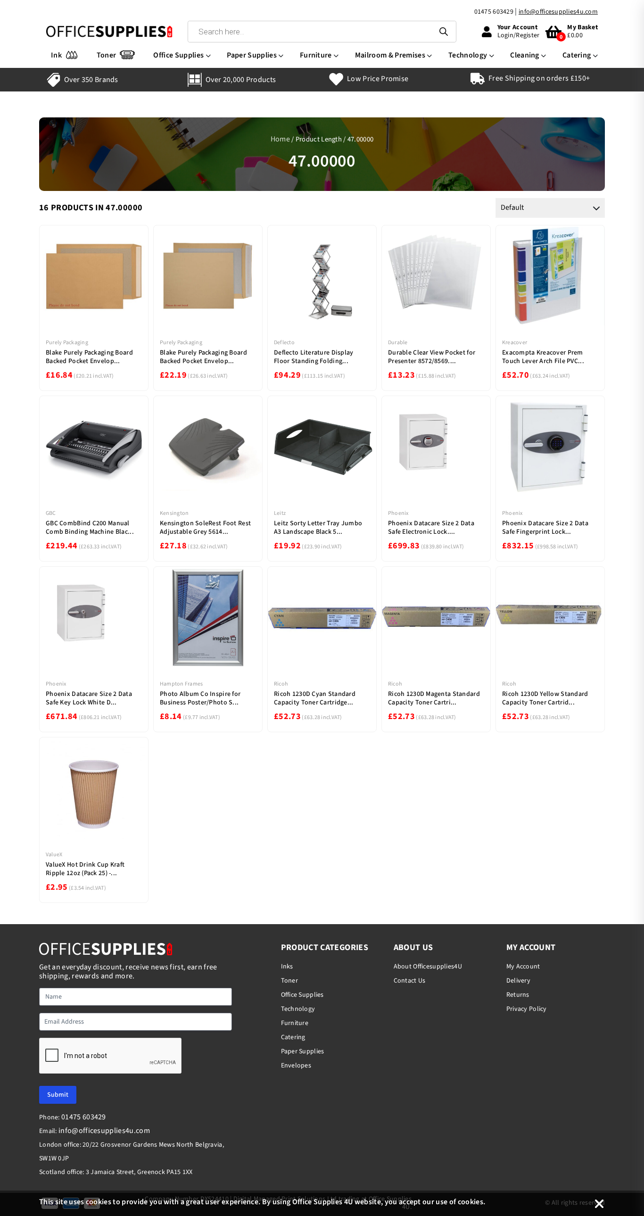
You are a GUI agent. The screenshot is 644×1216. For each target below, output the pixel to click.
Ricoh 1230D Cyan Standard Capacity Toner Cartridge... (314, 698)
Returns (517, 995)
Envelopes (296, 1065)
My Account (523, 966)
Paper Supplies (251, 55)
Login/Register (518, 35)
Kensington (174, 513)
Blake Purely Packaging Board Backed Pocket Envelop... (89, 357)
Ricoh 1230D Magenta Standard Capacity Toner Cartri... (434, 698)
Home (280, 139)
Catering (576, 55)
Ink (56, 55)
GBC (51, 513)
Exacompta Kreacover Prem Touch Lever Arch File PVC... (543, 357)
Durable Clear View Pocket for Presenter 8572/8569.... (431, 357)
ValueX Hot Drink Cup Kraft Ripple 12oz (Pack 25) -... (85, 869)
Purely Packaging (67, 343)
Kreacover (514, 343)
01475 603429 (493, 12)
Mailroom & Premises (390, 55)
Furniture (316, 55)
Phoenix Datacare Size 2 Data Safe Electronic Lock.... (431, 528)
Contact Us (410, 980)
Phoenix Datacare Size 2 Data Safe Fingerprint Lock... (545, 528)
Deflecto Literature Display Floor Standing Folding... (314, 357)
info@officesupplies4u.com (558, 12)
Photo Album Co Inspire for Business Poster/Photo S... (200, 698)
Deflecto (284, 343)
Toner (106, 55)
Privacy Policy (526, 1009)
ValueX (54, 855)
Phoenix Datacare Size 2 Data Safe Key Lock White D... (89, 698)
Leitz (280, 513)
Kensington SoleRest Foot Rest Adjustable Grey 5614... (205, 528)
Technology (467, 55)
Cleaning (524, 55)
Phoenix (398, 513)
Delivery (518, 980)
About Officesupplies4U (428, 966)
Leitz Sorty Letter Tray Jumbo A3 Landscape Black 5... (318, 528)
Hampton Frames (181, 684)
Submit (57, 1095)
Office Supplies (178, 55)
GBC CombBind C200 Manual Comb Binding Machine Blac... (90, 528)
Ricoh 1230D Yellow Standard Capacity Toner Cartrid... (545, 698)
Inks (287, 966)
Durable (398, 343)
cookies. (472, 1202)
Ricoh (281, 684)
